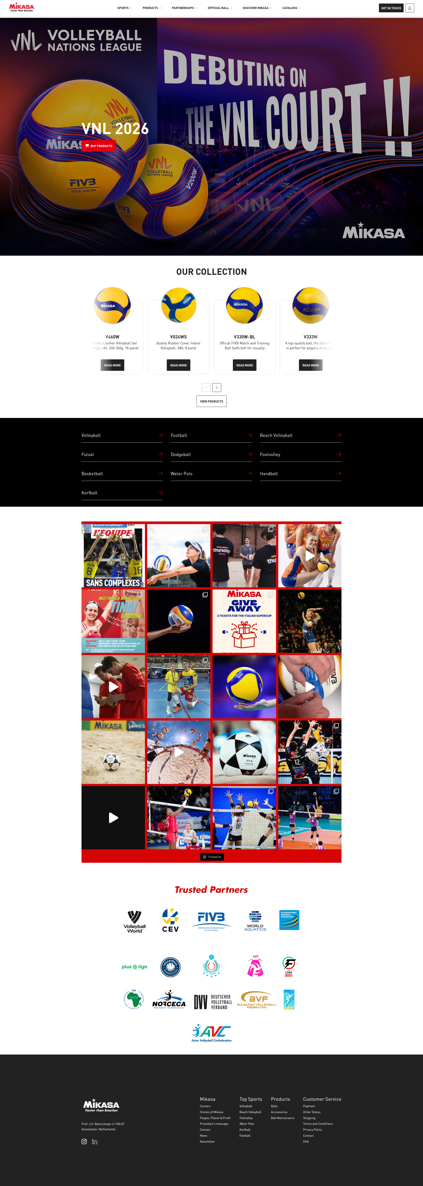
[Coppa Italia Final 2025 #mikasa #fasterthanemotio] (310, 752)
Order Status (312, 1112)
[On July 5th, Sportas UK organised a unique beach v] (244, 555)
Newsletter (207, 1141)
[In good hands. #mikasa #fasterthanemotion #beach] (179, 555)
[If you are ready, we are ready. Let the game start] (179, 621)
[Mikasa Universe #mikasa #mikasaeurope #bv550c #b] (179, 752)
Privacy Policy (312, 1129)
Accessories (279, 1112)
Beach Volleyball (250, 1112)
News (203, 1135)
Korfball (244, 1129)
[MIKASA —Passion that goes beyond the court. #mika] (113, 687)
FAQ (306, 1141)
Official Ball (218, 8)
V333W (311, 336)
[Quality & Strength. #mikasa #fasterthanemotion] (244, 818)
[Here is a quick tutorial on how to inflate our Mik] (310, 687)
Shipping (309, 1118)
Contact (205, 1129)
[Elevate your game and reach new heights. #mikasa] (310, 621)
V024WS (178, 336)
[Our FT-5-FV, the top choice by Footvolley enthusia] (244, 752)
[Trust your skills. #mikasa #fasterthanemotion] (179, 818)
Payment (309, 1106)
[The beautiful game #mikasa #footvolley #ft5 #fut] (113, 752)
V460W (112, 336)
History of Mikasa (211, 1112)
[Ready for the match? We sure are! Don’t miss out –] (244, 621)
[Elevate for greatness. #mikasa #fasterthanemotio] (310, 818)
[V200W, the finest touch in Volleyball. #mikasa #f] (244, 687)
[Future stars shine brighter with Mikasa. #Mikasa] (179, 687)
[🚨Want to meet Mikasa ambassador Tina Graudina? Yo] (113, 621)
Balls (274, 1106)
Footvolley (246, 1118)
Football (244, 1135)
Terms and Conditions (318, 1123)
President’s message (214, 1123)
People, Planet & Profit (215, 1118)
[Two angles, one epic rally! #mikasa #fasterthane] (113, 818)
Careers (205, 1106)
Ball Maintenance (282, 1118)
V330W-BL (244, 336)
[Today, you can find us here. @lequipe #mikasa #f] (113, 555)
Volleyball (245, 1106)
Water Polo (246, 1123)
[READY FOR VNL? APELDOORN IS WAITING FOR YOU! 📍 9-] (310, 555)
